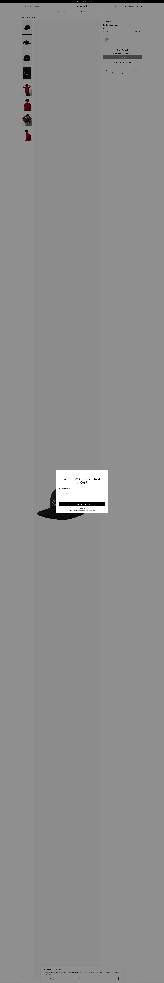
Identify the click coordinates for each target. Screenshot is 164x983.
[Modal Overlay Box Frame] (82, 491)
